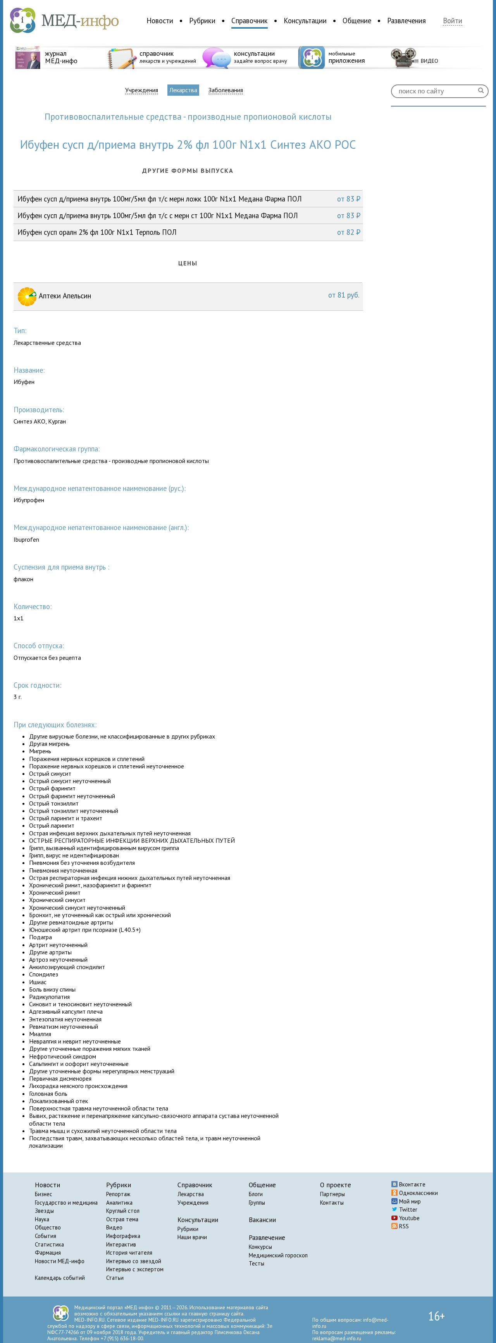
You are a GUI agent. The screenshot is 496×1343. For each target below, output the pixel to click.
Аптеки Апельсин (198, 295)
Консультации (305, 20)
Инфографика (123, 1236)
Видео (114, 1227)
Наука (42, 1219)
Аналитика (119, 1202)
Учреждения (141, 90)
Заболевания (225, 90)
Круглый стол (123, 1210)
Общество (48, 1227)
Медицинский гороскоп (278, 1255)
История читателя (129, 1252)
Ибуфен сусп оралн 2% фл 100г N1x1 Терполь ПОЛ (188, 232)
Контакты (332, 1202)
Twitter (407, 1209)
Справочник (249, 20)
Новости (159, 20)
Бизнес (43, 1194)
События (45, 1236)
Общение (357, 20)
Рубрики (202, 20)
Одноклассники (418, 1193)
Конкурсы (260, 1246)
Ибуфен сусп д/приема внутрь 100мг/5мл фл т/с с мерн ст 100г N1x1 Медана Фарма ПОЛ (188, 215)
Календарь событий (60, 1277)
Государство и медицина (66, 1202)
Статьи (115, 1277)
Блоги (256, 1194)
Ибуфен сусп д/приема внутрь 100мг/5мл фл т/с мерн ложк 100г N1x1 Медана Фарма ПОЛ (188, 199)
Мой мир (409, 1201)
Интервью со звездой (133, 1261)
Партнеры (332, 1194)
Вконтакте (411, 1184)
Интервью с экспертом (135, 1269)
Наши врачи (192, 1237)
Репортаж (118, 1194)
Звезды (44, 1210)
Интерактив (121, 1244)
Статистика (49, 1244)
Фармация (48, 1252)
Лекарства (183, 90)
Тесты (256, 1263)
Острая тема (122, 1219)
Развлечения (406, 20)
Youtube (409, 1218)
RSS (403, 1226)
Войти (452, 20)
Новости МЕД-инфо (59, 1261)
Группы (257, 1202)
